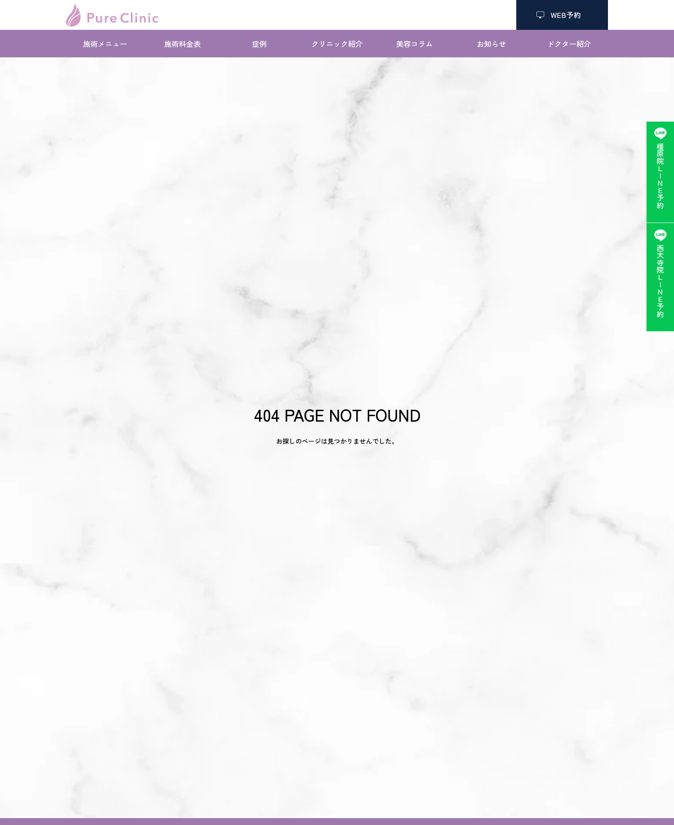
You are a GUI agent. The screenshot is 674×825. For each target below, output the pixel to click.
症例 (259, 43)
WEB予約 (562, 14)
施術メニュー (105, 43)
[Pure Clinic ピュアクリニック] (112, 15)
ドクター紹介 (569, 43)
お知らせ (491, 43)
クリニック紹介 (337, 43)
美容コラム (414, 43)
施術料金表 (182, 43)
